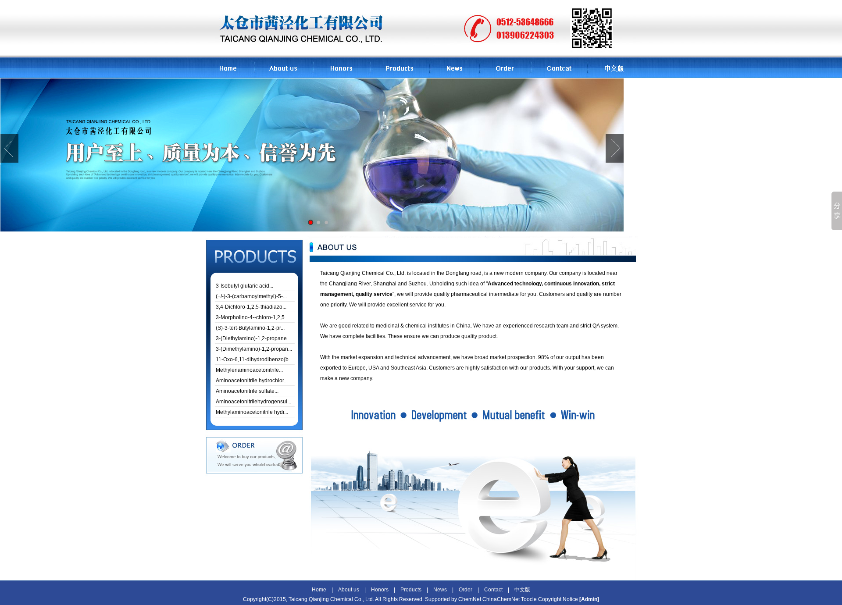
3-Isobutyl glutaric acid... (244, 286)
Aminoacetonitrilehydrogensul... (253, 402)
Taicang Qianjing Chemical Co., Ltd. (363, 273)
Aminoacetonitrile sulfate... (247, 391)
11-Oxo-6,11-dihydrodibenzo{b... (254, 359)
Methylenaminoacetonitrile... (249, 370)
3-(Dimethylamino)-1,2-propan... (254, 349)
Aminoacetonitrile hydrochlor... (252, 380)
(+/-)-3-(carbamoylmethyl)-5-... (251, 296)
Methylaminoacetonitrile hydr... (252, 412)
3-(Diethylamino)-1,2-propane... (253, 338)
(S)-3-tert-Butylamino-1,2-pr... (250, 328)
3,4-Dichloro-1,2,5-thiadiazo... (251, 307)
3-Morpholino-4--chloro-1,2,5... (252, 317)
